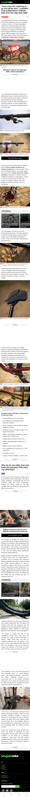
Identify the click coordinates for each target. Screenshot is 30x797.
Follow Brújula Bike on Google (15, 158)
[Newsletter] (28, 2)
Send (18, 786)
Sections (3, 764)
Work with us (4, 769)
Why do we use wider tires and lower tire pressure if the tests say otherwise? (10, 225)
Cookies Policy (4, 776)
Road (3, 473)
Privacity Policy (4, 777)
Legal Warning (4, 775)
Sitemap (3, 766)
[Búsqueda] (25, 2)
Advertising (15, 74)
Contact (3, 768)
